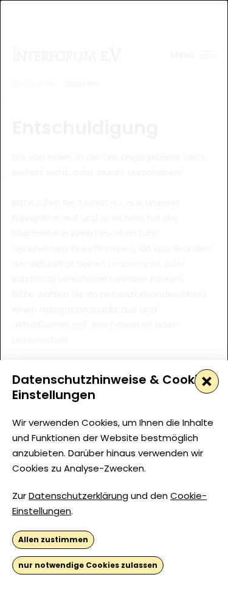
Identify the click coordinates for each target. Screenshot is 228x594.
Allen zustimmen (53, 539)
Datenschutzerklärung (78, 495)
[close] (207, 381)
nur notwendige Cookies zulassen (87, 565)
